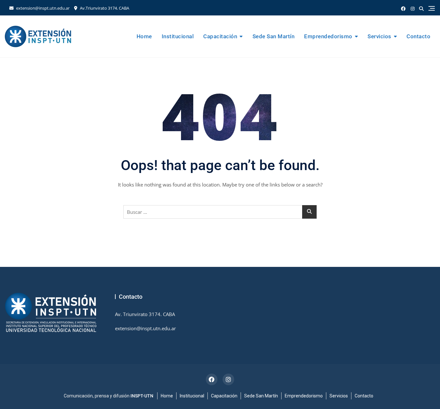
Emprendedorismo (328, 36)
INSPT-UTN (141, 395)
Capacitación (220, 36)
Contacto (418, 36)
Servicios (379, 36)
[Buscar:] (220, 212)
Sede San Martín (274, 36)
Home (144, 36)
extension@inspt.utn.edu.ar (42, 8)
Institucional (178, 36)
